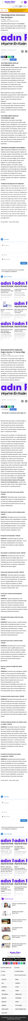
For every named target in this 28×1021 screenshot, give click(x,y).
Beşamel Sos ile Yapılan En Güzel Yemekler (19, 936)
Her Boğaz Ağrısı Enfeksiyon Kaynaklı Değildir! (19, 848)
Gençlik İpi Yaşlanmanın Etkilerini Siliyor (20, 330)
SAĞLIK (8, 19)
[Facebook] (4, 963)
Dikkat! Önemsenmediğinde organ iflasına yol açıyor (20, 868)
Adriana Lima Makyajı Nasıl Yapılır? (19, 904)
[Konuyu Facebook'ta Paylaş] (2, 57)
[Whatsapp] (22, 963)
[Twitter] (6, 963)
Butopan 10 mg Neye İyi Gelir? (7, 310)
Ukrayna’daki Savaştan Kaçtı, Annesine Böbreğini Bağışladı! (7, 331)
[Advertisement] (14, 230)
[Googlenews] (19, 963)
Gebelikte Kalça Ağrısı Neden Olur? (17, 912)
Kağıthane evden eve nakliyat (13, 1019)
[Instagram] (9, 963)
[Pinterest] (17, 963)
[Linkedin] (11, 963)
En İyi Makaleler (4, 1017)
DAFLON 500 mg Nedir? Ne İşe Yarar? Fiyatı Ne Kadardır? (19, 945)
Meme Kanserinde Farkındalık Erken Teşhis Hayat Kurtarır (7, 290)
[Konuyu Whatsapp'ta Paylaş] (9, 57)
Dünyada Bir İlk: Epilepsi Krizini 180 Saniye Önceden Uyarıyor (20, 888)
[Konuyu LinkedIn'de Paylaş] (12, 57)
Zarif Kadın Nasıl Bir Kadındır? (17, 928)
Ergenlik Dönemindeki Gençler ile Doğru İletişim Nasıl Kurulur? (18, 10)
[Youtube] (14, 963)
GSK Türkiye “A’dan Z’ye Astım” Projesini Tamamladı (20, 310)
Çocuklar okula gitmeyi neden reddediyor (7, 847)
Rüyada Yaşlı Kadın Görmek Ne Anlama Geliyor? (19, 920)
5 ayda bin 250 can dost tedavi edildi (20, 290)
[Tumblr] (24, 963)
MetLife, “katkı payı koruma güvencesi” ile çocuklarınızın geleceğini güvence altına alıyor (7, 869)
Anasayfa (4, 19)
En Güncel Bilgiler (22, 1017)
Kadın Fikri (11, 1017)
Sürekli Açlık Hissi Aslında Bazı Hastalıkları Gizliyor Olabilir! (6, 889)
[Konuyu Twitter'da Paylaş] (5, 57)
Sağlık (16, 1017)
